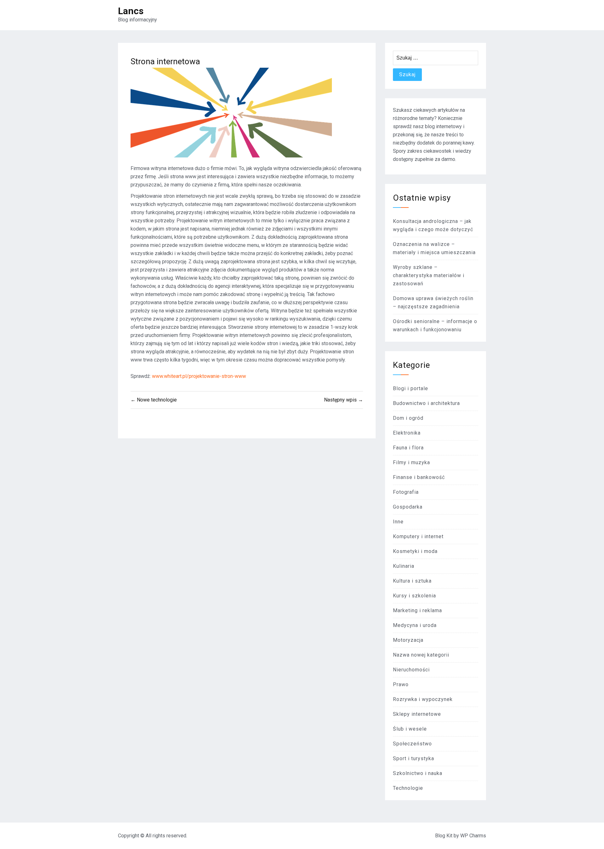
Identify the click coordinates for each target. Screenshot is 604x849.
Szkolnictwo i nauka (417, 773)
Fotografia (406, 492)
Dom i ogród (408, 418)
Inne (398, 522)
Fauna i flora (408, 448)
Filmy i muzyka (411, 462)
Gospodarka (407, 507)
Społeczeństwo (412, 744)
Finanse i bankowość (419, 477)
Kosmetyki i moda (415, 551)
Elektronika (407, 433)
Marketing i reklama (417, 610)
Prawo (401, 684)
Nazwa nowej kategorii (421, 655)
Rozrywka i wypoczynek (423, 699)
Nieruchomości (411, 670)
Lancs (130, 10)
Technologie (408, 788)
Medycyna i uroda (415, 625)
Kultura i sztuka (412, 581)
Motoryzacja (408, 640)
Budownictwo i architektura (426, 403)
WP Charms (473, 836)
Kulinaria (403, 566)
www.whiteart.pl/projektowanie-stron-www (199, 376)
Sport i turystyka (413, 758)
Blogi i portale (410, 388)
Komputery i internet (418, 536)
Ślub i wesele (410, 729)
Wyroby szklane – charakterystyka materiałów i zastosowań (428, 275)
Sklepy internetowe (417, 714)
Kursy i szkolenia (414, 596)
